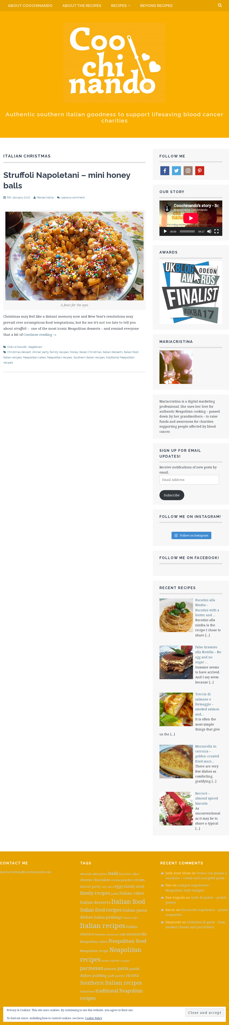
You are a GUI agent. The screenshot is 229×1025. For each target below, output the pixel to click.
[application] (190, 218)
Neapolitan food (127, 940)
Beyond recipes (156, 5)
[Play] (165, 231)
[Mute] (209, 231)
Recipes (119, 5)
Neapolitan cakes (34, 357)
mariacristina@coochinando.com (25, 872)
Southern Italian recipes (89, 357)
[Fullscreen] (216, 231)
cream (139, 879)
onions (114, 961)
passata (110, 968)
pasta (123, 968)
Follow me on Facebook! (189, 558)
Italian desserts (113, 352)
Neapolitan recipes (59, 357)
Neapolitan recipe (94, 950)
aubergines (99, 874)
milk (122, 934)
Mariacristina (45, 197)
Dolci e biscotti (17, 347)
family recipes (59, 352)
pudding (99, 975)
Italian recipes (12, 357)
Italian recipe (130, 917)
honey (74, 352)
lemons (100, 934)
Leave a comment (73, 197)
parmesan (91, 968)
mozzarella (136, 934)
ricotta (132, 975)
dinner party (40, 352)
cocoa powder (122, 880)
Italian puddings (108, 917)
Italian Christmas (90, 352)
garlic (115, 894)
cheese (86, 879)
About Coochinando (30, 5)
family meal (134, 886)
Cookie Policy (93, 1018)
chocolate (101, 879)
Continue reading (39, 334)
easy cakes (107, 886)
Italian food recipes (101, 910)
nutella (105, 960)
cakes (135, 874)
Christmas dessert (19, 352)
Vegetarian (35, 347)
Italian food (131, 352)
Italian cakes (131, 893)
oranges (124, 960)
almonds (85, 874)
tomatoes (87, 991)
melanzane (113, 934)
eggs (118, 886)
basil (113, 873)
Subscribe (172, 495)
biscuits (125, 874)
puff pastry (116, 976)
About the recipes (81, 5)
